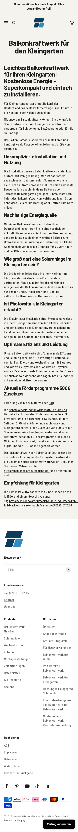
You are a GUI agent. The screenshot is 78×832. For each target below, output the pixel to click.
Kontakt (9, 599)
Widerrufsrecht (13, 766)
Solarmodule (12, 638)
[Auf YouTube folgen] (27, 786)
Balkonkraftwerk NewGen (14, 629)
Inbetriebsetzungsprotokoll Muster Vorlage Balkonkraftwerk (58, 705)
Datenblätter (12, 673)
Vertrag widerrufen (59, 824)
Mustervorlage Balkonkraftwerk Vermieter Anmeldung (57, 720)
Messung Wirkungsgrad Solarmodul (58, 691)
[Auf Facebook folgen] (6, 786)
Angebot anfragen (54, 633)
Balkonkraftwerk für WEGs (55, 657)
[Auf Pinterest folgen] (17, 786)
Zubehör (9, 652)
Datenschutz (12, 759)
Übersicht (49, 627)
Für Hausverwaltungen (57, 647)
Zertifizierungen (14, 666)
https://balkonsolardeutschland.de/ (27, 470)
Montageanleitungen (17, 659)
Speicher (9, 687)
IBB (51, 403)
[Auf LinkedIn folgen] (47, 786)
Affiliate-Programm (55, 640)
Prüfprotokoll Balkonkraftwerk (53, 668)
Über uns (9, 606)
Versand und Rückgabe (18, 773)
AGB (6, 745)
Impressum (11, 752)
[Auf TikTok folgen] (37, 786)
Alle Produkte (12, 679)
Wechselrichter (13, 645)
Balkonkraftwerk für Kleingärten (55, 679)
